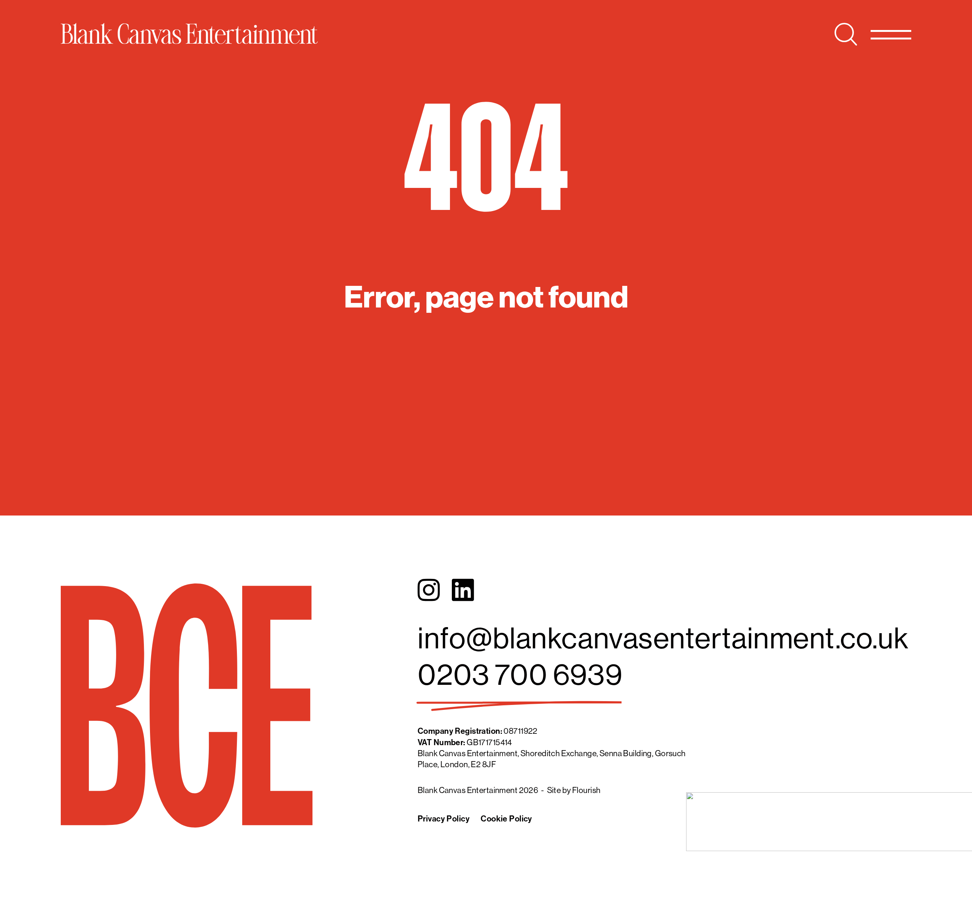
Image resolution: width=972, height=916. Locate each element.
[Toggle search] (845, 34)
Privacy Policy (444, 819)
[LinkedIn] (463, 590)
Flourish (586, 790)
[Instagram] (429, 590)
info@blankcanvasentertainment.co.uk (663, 637)
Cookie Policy (506, 819)
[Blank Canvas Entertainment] (189, 33)
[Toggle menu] (891, 34)
